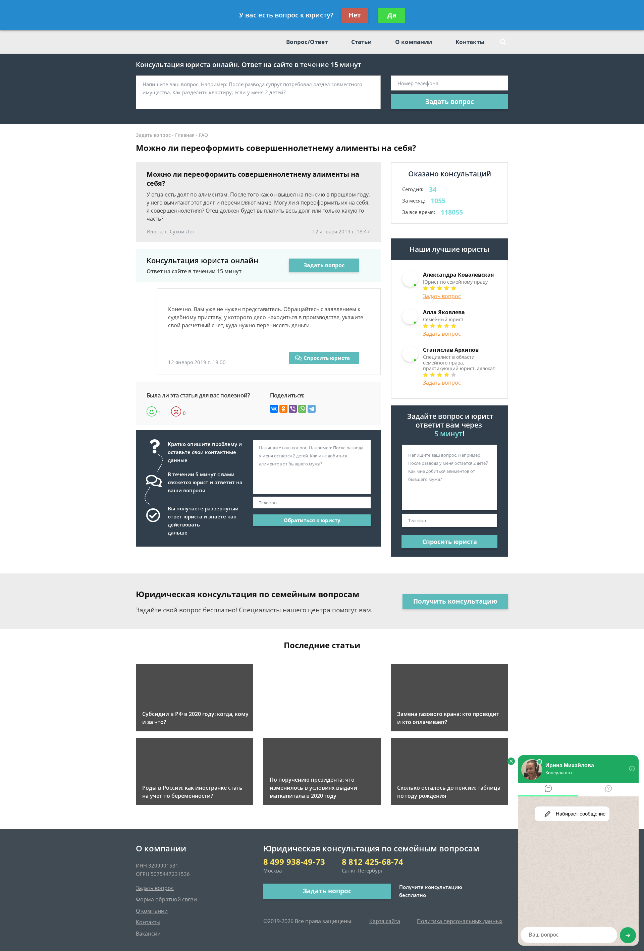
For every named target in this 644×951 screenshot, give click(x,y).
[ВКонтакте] (274, 409)
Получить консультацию (455, 601)
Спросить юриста (327, 357)
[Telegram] (312, 409)
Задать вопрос (449, 101)
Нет (354, 15)
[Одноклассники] (283, 409)
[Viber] (293, 409)
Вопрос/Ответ (307, 42)
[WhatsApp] (302, 409)
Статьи (361, 42)
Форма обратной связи (166, 899)
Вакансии (148, 933)
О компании (413, 42)
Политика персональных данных (459, 921)
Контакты (469, 42)
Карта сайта (384, 921)
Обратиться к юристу (312, 520)
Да (391, 15)
